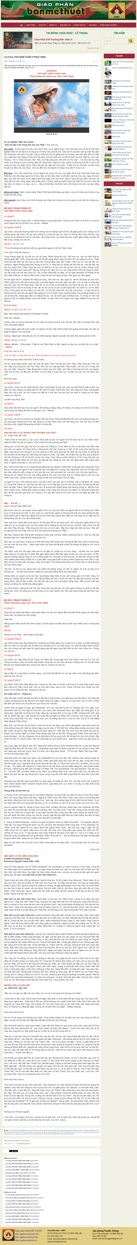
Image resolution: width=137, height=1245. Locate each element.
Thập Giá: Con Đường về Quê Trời (122, 87)
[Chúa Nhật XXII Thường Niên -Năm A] (18, 40)
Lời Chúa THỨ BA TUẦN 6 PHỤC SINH (17, 1179)
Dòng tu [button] (53, 25)
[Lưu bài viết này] (98, 61)
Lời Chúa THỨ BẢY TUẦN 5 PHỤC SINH (18, 1167)
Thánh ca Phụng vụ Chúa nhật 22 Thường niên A (123, 121)
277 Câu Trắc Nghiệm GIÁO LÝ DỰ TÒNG (122, 190)
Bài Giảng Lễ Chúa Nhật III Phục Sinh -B (18, 1213)
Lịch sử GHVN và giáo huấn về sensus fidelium (122, 148)
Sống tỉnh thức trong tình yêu (122, 92)
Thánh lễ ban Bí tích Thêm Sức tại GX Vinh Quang (121, 153)
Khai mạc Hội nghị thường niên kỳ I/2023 (121, 215)
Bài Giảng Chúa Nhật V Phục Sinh (16, 1173)
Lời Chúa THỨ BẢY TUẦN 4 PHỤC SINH (18, 1219)
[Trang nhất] (22, 25)
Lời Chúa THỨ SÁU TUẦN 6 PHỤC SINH (18, 1188)
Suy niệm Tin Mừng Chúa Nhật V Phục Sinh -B (20, 1198)
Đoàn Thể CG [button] (80, 25)
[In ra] (94, 61)
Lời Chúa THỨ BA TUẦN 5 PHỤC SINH (17, 1161)
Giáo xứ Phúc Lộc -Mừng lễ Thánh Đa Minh (121, 238)
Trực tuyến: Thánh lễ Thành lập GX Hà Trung (122, 170)
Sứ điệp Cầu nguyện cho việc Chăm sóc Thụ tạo (122, 160)
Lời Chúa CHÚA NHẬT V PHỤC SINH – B (18, 1216)
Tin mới (119, 56)
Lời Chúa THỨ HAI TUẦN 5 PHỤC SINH (18, 1204)
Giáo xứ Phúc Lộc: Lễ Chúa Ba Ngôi (122, 244)
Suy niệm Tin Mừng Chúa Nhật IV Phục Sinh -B (20, 1210)
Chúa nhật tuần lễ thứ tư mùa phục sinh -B (19, 1207)
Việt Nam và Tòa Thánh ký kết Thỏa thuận (122, 233)
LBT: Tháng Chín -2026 (120, 164)
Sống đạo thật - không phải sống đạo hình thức (121, 177)
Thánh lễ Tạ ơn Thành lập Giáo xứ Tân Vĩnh (121, 103)
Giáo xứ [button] (42, 25)
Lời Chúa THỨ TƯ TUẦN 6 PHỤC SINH (17, 1182)
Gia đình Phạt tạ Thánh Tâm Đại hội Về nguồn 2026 (122, 115)
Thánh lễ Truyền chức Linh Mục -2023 (121, 210)
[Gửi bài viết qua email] (90, 61)
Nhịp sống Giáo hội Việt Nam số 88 (122, 109)
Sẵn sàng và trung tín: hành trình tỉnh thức (121, 98)
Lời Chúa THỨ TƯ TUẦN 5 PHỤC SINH (17, 1201)
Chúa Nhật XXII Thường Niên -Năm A (53, 39)
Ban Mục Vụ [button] (65, 25)
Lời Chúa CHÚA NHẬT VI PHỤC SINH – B (18, 1170)
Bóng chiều (116, 136)
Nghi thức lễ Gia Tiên (119, 195)
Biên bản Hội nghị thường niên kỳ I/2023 (123, 221)
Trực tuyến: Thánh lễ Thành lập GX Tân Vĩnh (122, 142)
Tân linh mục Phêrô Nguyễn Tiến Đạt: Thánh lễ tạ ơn (122, 227)
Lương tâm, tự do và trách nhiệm (121, 82)
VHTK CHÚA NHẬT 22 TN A (122, 68)
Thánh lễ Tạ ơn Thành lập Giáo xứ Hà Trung (121, 131)
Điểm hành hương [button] (108, 25)
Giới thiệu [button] (31, 25)
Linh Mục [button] (93, 25)
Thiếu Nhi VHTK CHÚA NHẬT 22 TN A (123, 63)
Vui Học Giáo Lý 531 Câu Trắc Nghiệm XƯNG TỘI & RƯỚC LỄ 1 (122, 203)
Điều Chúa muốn (118, 125)
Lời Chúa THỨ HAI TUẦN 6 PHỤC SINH (18, 1176)
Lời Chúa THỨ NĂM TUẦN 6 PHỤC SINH (18, 1185)
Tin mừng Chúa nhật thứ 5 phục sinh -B (18, 1195)
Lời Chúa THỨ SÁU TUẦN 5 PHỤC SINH (18, 1164)
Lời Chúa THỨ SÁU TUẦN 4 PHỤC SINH (18, 1222)
